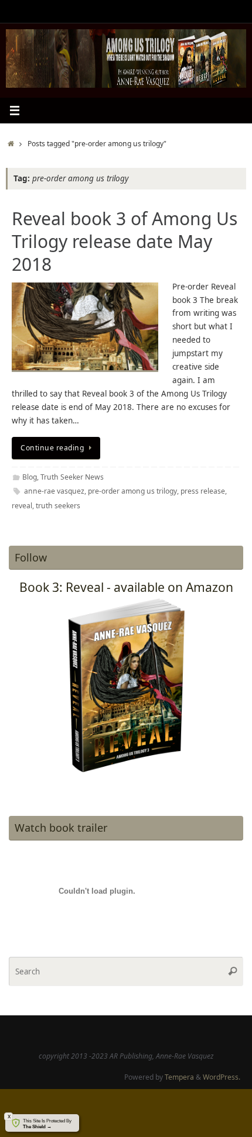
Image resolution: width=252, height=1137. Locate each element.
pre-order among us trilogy (132, 491)
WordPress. (221, 1077)
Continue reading (52, 448)
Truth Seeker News (72, 477)
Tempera (179, 1077)
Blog (29, 477)
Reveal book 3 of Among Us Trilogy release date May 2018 (124, 241)
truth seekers (58, 506)
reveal (22, 506)
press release (203, 491)
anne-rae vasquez (54, 491)
